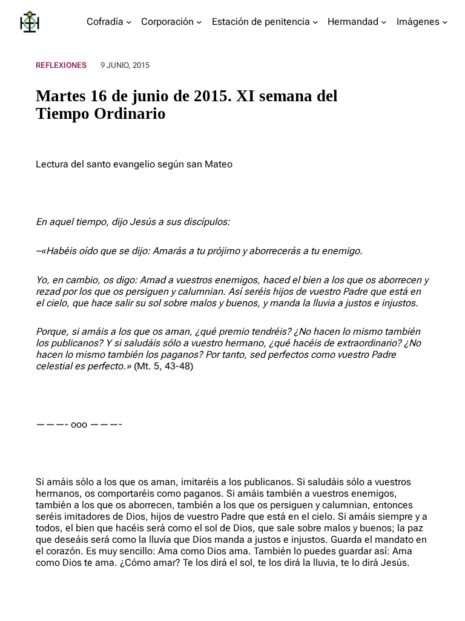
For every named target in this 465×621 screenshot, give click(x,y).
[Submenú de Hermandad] (384, 22)
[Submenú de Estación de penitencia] (315, 22)
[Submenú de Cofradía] (129, 22)
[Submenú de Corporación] (199, 22)
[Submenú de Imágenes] (445, 22)
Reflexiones (61, 65)
